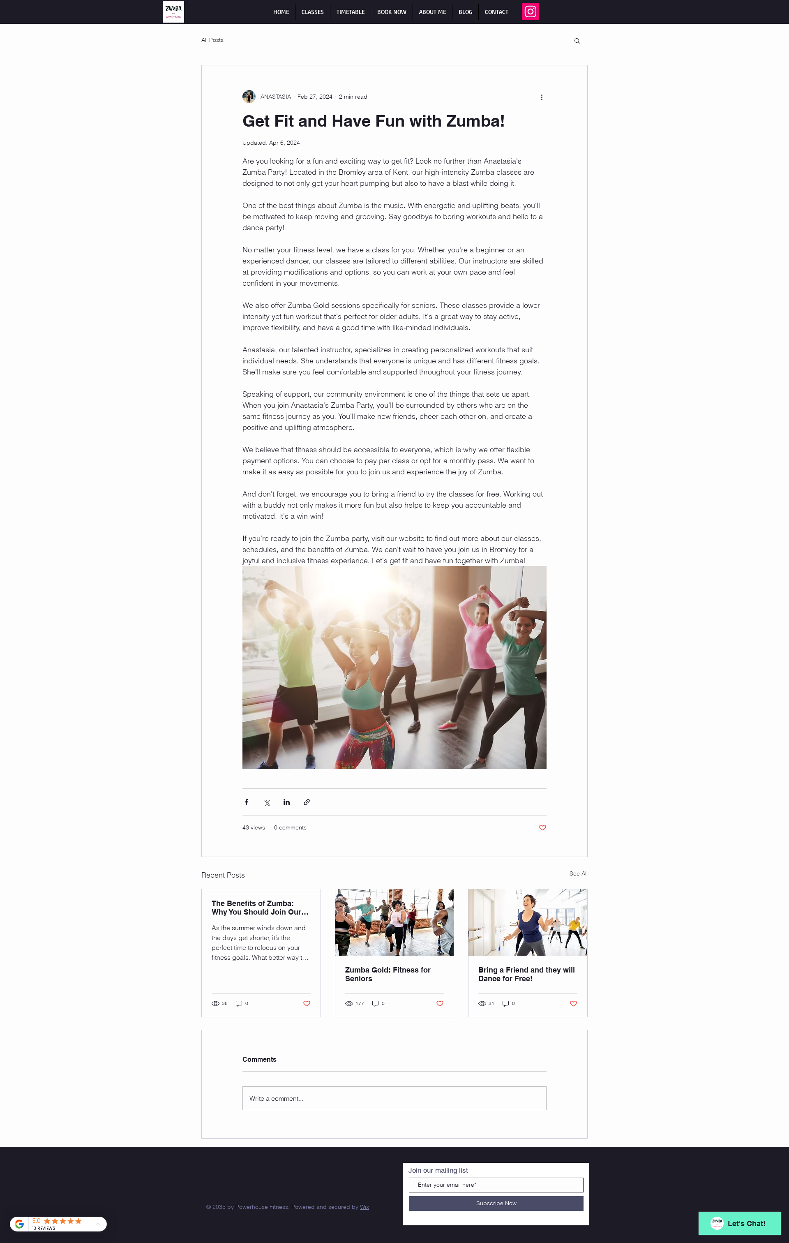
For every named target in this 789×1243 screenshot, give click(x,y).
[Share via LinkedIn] (287, 802)
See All (579, 873)
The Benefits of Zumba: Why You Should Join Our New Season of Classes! (256, 907)
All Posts (212, 40)
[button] (577, 40)
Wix (364, 1207)
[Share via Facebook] (246, 802)
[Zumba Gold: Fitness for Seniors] (394, 922)
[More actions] (542, 97)
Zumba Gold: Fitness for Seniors (388, 974)
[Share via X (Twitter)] (266, 802)
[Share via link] (307, 802)
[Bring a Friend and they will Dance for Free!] (527, 922)
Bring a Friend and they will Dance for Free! (526, 974)
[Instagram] (530, 11)
